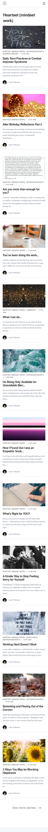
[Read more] (24, 37)
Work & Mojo (32, 637)
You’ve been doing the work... (21, 255)
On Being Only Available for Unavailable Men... (19, 383)
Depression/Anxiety (35, 51)
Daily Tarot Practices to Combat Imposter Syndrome (22, 60)
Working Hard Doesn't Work (20, 644)
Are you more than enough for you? (21, 190)
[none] (44, 3)
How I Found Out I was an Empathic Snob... (18, 449)
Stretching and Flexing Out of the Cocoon (23, 708)
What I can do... (12, 317)
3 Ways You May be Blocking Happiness (20, 771)
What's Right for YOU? (16, 513)
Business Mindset (11, 53)
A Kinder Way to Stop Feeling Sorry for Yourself (21, 577)
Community (31, 310)
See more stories (24, 807)
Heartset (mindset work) (14, 51)
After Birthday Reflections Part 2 (22, 124)
